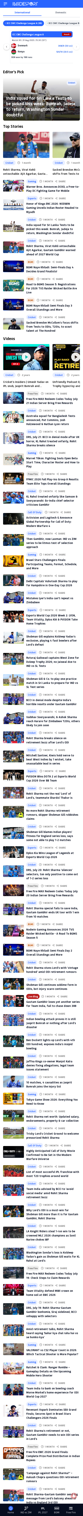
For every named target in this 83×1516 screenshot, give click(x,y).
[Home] (25, 4)
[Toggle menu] (5, 4)
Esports (32, 198)
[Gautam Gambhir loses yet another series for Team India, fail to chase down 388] (13, 1001)
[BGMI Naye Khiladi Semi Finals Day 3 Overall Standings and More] (13, 304)
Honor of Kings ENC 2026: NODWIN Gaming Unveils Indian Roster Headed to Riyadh (52, 208)
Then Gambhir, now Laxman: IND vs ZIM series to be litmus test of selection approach (51, 543)
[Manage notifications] (74, 1496)
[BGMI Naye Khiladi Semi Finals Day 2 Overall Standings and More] (13, 949)
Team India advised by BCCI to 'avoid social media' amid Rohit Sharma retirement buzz (50, 1193)
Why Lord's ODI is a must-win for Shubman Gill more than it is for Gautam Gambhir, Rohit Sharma (52, 1214)
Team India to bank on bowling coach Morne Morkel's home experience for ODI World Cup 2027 (52, 1392)
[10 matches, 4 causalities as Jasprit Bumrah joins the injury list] (13, 1081)
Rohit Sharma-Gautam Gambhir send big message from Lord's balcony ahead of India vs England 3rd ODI (52, 1498)
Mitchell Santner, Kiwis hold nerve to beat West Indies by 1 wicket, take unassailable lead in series (50, 759)
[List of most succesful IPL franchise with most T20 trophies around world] (13, 1171)
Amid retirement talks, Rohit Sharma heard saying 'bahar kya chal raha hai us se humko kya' (52, 1333)
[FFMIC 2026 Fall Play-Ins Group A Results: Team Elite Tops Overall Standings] (13, 478)
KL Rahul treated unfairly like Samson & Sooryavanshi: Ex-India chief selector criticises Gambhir (52, 500)
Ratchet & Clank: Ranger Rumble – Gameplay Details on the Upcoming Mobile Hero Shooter (48, 1371)
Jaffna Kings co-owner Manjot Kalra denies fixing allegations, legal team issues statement (50, 1065)
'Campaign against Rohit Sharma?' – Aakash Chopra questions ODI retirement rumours (52, 1477)
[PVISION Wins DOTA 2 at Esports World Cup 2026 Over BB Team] (13, 775)
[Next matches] (76, 47)
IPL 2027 (42, 1512)
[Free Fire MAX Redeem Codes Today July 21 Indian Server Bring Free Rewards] (13, 398)
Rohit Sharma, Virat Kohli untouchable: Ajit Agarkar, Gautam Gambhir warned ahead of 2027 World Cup (25, 172)
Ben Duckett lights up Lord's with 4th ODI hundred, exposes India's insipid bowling (50, 1044)
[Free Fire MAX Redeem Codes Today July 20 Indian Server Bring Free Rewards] (13, 890)
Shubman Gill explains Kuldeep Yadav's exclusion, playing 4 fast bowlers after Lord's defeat (51, 640)
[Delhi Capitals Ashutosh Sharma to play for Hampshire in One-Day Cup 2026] (13, 580)
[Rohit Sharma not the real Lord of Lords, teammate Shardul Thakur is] (13, 792)
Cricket (71, 82)
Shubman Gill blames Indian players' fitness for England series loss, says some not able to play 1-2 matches (49, 836)
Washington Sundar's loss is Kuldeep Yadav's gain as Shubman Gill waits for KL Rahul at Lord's (53, 1256)
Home (11, 1512)
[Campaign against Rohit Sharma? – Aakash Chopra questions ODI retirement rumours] (13, 1474)
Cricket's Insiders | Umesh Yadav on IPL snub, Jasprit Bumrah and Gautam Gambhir (25, 384)
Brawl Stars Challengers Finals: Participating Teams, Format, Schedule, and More (51, 564)
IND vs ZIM (25, 1512)
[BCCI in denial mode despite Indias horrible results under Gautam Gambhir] (13, 699)
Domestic (60, 12)
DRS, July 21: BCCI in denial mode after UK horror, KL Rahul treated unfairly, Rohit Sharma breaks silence (52, 441)
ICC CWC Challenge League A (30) (24, 23)
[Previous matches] (6, 47)
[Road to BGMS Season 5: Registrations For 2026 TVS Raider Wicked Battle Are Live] (13, 285)
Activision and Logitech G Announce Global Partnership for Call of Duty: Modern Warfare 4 (49, 521)
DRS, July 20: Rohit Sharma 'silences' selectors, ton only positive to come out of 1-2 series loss (52, 874)
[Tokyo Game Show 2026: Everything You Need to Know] (13, 1098)
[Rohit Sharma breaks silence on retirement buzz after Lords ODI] (13, 737)
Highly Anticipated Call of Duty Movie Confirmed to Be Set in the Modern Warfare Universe (50, 1155)
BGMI (30, 261)
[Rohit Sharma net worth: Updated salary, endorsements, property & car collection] (13, 1115)
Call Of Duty (35, 512)
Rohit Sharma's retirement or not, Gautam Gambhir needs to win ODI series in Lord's (52, 1435)
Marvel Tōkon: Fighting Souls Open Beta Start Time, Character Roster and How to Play (52, 462)
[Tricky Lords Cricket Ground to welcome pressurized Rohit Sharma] (13, 1132)
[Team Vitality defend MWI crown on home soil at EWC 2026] (13, 1290)
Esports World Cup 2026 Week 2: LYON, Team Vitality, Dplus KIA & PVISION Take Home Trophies (52, 619)
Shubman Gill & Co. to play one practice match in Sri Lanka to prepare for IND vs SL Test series (52, 683)
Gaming (32, 181)
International (22, 12)
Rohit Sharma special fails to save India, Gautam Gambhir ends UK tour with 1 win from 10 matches (52, 912)
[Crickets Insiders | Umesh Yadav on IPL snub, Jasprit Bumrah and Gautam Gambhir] (26, 357)
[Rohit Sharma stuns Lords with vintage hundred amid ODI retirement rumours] (13, 967)
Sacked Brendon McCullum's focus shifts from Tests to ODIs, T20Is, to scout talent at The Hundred (52, 326)
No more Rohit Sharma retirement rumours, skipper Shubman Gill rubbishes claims (52, 815)
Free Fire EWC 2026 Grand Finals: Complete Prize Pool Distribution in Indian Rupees (53, 1456)
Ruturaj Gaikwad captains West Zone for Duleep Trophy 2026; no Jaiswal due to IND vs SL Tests (52, 662)
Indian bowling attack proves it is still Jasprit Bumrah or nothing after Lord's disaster (51, 1023)
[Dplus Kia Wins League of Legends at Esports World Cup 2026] (13, 852)
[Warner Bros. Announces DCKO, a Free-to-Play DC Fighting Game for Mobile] (13, 186)
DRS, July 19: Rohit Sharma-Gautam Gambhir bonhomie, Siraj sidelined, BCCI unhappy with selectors (51, 1312)
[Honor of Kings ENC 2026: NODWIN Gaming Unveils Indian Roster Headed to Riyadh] (13, 205)
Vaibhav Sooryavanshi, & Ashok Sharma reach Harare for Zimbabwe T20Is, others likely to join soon (53, 721)
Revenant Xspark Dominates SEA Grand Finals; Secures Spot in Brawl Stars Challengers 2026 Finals (51, 1414)
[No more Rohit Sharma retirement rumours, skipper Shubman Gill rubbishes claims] (13, 812)
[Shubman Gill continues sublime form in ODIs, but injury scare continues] (13, 984)
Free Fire (33, 393)
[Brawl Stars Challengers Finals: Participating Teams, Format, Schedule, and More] (13, 561)
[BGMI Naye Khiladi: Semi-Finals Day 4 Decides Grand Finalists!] (13, 266)
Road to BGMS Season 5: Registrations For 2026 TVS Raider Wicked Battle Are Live (51, 288)
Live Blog (33, 996)
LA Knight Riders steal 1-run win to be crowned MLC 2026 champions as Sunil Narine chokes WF (51, 1235)
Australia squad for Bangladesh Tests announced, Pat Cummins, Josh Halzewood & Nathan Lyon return (50, 420)
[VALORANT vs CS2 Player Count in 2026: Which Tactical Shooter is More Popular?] (13, 1349)
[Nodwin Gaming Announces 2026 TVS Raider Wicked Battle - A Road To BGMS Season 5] (13, 930)
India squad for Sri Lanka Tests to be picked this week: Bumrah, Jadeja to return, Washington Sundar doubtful (40, 106)
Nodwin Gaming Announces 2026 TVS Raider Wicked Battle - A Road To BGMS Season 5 (51, 933)
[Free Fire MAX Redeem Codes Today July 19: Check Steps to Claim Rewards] (13, 1272)
